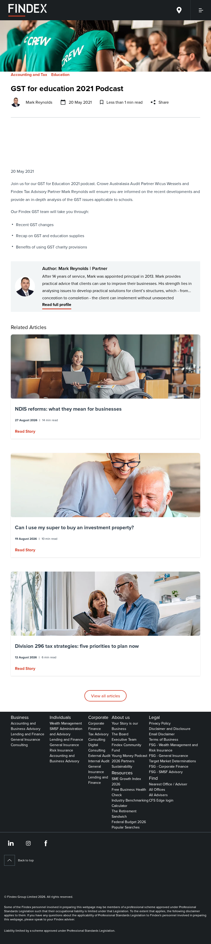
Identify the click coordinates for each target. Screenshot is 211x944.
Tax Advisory (98, 734)
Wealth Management (66, 723)
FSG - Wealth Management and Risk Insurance (173, 747)
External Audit (99, 755)
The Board (120, 734)
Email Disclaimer (162, 734)
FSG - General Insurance (168, 755)
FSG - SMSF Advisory (166, 771)
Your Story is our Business (125, 726)
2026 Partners (123, 761)
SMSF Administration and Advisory (66, 731)
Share (164, 102)
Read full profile (56, 304)
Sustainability (122, 766)
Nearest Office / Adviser (168, 784)
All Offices (157, 789)
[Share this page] (153, 102)
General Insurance (25, 739)
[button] (105, 386)
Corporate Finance (96, 726)
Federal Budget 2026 (129, 821)
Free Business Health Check (129, 792)
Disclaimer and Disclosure (169, 728)
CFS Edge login (161, 800)
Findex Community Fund (126, 747)
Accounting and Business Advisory (25, 726)
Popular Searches (126, 827)
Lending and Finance (27, 734)
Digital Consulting (96, 747)
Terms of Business (163, 739)
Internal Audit (98, 761)
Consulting (19, 744)
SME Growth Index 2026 (126, 781)
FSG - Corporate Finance (168, 766)
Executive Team (124, 739)
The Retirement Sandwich (124, 813)
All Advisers (158, 794)
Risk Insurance (61, 750)
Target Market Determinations (172, 761)
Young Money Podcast (129, 755)
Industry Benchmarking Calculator (130, 803)
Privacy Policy (160, 723)
